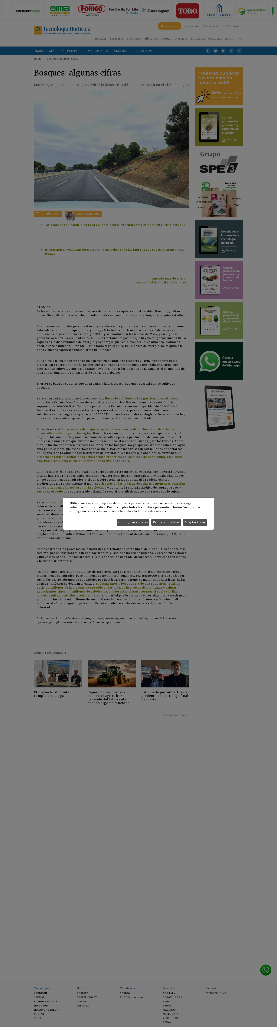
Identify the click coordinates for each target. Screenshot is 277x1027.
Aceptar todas (195, 522)
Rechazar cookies (166, 522)
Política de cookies (152, 511)
